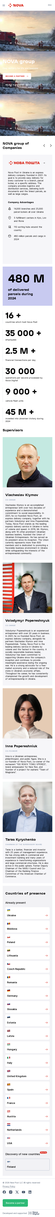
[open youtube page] (23, 1192)
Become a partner (15, 1203)
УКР (49, 9)
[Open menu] (3, 5)
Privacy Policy (9, 1186)
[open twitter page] (17, 1192)
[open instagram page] (10, 1192)
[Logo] (16, 5)
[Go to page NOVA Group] (27, 209)
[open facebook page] (4, 1192)
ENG (50, 5)
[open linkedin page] (30, 1192)
